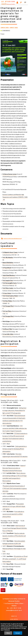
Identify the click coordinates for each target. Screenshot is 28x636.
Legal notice (14, 619)
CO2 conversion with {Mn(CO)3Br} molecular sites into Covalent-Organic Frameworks (14, 428)
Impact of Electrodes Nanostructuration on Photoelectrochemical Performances (13, 468)
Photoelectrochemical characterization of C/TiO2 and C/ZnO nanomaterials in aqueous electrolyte (14, 488)
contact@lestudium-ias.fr (14, 610)
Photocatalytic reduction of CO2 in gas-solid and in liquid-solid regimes (13, 506)
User (17, 2)
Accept (18, 633)
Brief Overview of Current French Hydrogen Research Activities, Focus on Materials (14, 528)
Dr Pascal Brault (6, 267)
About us (14, 616)
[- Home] (8, 2)
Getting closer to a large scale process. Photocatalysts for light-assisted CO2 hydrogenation (14, 410)
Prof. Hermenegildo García (9, 283)
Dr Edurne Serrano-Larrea (9, 174)
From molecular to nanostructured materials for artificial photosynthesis (13, 514)
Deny (8, 633)
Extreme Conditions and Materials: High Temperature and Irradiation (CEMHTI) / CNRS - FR (14, 197)
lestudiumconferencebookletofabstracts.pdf (13, 238)
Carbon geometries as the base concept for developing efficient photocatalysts (14, 449)
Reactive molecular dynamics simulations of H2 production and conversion (14, 536)
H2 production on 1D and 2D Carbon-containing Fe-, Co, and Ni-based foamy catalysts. (14, 559)
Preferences (7, 629)
